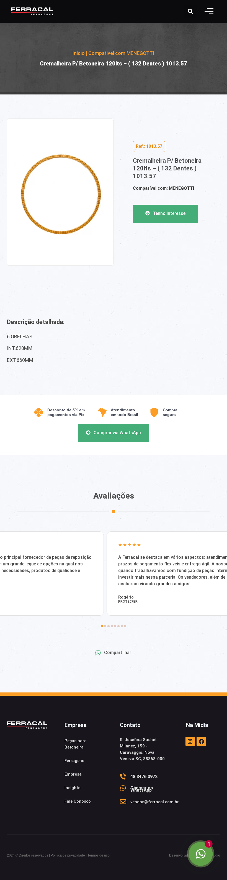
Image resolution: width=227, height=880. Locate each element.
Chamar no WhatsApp (141, 789)
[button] (209, 11)
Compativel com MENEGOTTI (121, 53)
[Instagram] (190, 741)
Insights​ (72, 787)
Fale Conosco (78, 801)
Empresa (73, 774)
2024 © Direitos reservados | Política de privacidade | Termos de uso (58, 855)
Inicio (79, 53)
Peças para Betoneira (76, 744)
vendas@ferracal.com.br (154, 801)
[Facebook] (201, 741)
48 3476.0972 (144, 776)
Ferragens (74, 760)
